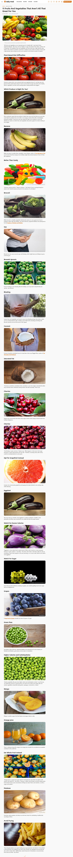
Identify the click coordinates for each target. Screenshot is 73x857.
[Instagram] (57, 2)
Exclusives (19, 1)
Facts (3, 6)
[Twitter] (51, 2)
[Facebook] (49, 2)
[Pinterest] (54, 2)
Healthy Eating (9, 6)
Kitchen (30, 1)
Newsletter (68, 1)
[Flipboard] (59, 2)
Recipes (25, 1)
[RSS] (62, 2)
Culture (35, 1)
